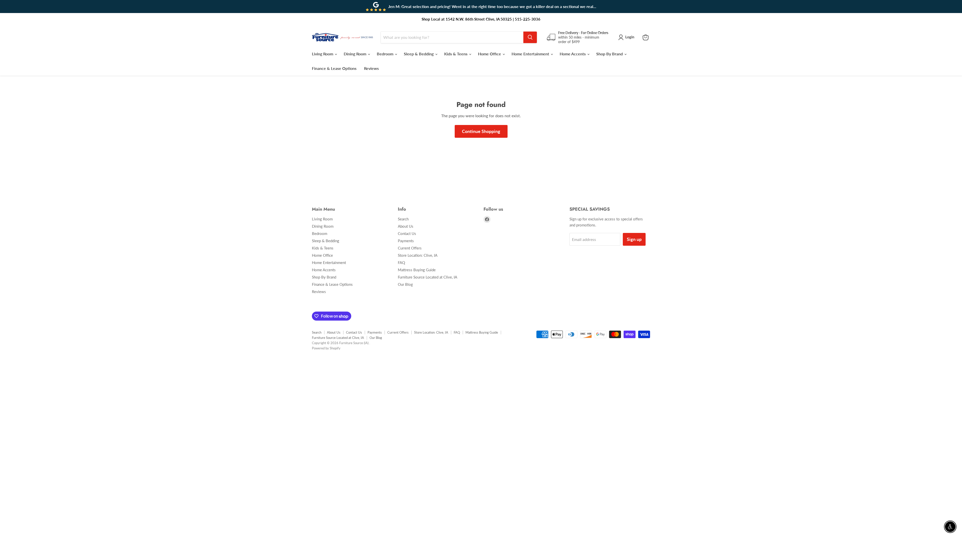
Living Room (323, 53)
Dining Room (355, 53)
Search (403, 219)
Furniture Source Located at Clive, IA (427, 277)
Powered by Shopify (326, 348)
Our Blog (405, 284)
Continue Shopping (481, 131)
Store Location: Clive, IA (417, 255)
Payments (406, 240)
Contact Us (407, 233)
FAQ (401, 262)
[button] (627, 37)
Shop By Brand (610, 53)
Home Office (490, 53)
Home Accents (573, 53)
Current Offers (410, 248)
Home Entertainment (531, 53)
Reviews (371, 68)
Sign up (634, 239)
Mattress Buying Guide (417, 269)
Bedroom (385, 53)
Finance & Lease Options (334, 68)
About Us (405, 226)
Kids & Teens (456, 53)
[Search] (530, 37)
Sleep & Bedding (419, 53)
